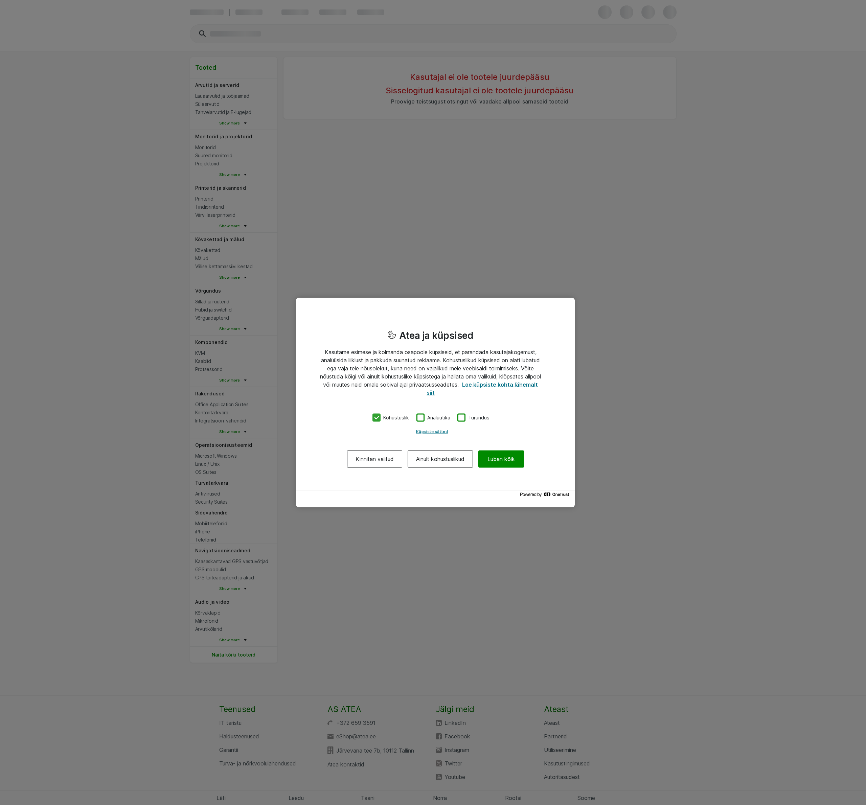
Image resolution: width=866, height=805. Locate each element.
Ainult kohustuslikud (440, 458)
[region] (435, 402)
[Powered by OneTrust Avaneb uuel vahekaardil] (545, 496)
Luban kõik (501, 458)
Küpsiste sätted (432, 431)
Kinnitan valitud (375, 458)
